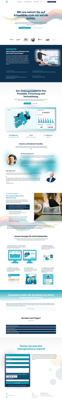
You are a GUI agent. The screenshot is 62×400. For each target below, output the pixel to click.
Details (7, 367)
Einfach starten (19, 1)
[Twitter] (6, 397)
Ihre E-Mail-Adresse (9, 359)
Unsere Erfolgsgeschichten (28, 1)
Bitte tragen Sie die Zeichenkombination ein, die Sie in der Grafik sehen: (16, 374)
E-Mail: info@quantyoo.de (49, 395)
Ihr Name (7, 355)
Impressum (33, 394)
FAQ (41, 1)
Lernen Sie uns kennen (31, 308)
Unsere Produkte (36, 1)
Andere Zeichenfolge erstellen (10, 378)
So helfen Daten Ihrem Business (37, 27)
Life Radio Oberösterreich (27, 153)
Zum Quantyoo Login (34, 397)
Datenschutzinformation (23, 385)
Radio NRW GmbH (10, 171)
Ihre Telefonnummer (9, 363)
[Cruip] (7, 2)
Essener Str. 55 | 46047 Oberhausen (44, 394)
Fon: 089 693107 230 (43, 395)
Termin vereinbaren (27, 103)
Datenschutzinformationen (35, 395)
